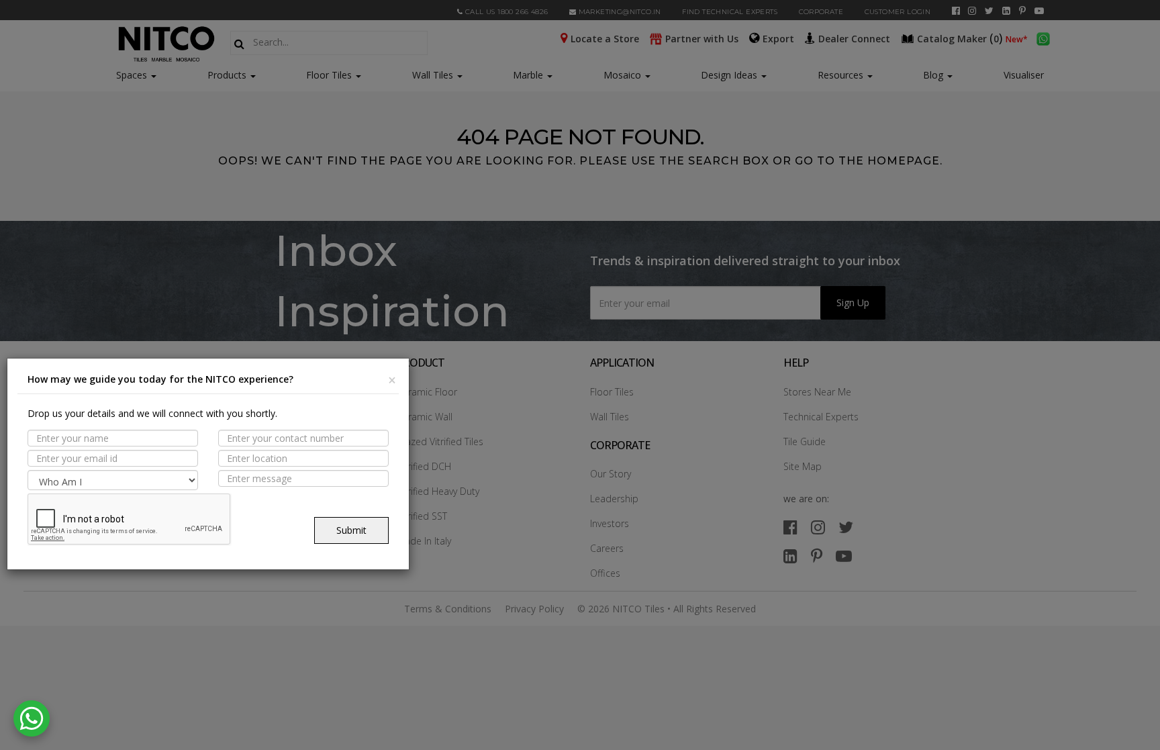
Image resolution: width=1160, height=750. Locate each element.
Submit (351, 530)
